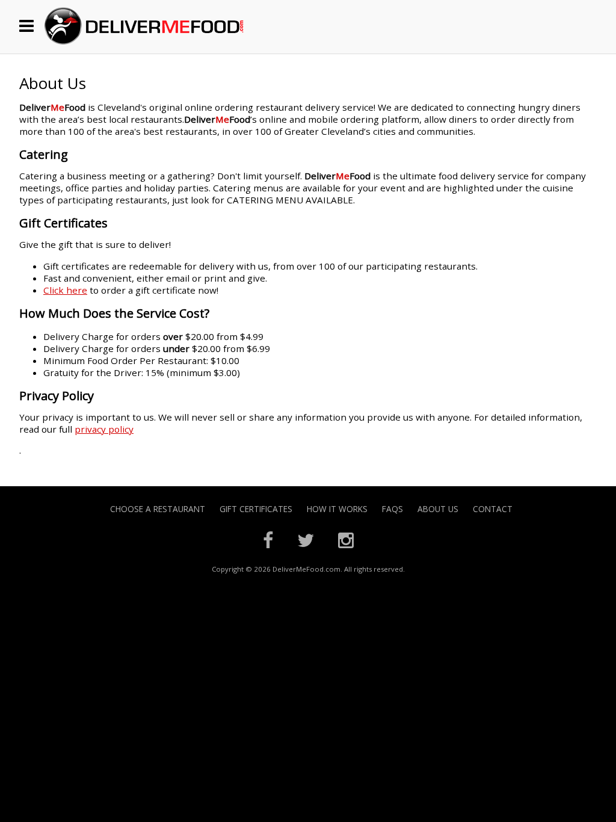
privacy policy (104, 429)
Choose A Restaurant (157, 509)
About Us (437, 509)
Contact (493, 509)
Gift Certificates (256, 509)
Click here (65, 290)
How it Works (337, 509)
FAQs (392, 509)
